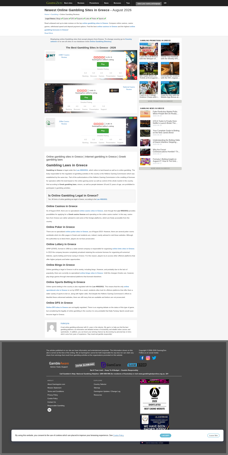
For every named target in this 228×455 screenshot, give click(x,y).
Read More (49, 33)
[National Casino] (114, 90)
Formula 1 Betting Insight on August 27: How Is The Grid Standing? (164, 160)
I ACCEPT (165, 435)
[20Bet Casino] (50, 122)
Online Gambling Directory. (101, 41)
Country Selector (100, 384)
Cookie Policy (53, 398)
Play (103, 64)
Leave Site (213, 435)
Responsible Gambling (56, 406)
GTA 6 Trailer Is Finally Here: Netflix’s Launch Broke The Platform (165, 122)
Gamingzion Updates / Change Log (107, 391)
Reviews (81, 3)
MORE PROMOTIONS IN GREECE (160, 101)
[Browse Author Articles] (53, 327)
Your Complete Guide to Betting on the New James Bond (166, 132)
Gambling (54, 14)
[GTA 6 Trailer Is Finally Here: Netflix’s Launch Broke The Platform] (145, 124)
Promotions (94, 3)
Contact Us (52, 402)
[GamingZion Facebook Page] (142, 358)
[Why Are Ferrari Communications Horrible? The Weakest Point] (145, 152)
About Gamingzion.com (56, 384)
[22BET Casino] (50, 56)
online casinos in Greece (107, 26)
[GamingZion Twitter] (154, 358)
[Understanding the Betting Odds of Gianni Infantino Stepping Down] (145, 143)
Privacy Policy (53, 395)
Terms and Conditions (56, 391)
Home (47, 14)
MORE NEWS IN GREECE (160, 168)
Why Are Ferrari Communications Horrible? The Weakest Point (166, 151)
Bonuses (117, 3)
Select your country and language (148, 4)
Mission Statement (54, 388)
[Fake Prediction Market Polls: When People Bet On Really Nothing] (145, 114)
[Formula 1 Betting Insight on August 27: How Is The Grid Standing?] (145, 162)
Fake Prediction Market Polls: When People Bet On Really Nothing (165, 113)
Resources (98, 395)
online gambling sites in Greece (95, 23)
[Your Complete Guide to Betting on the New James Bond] (145, 133)
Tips (128, 3)
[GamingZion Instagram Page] (148, 358)
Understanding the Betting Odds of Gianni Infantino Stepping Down (166, 141)
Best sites (68, 3)
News (106, 3)
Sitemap (97, 388)
